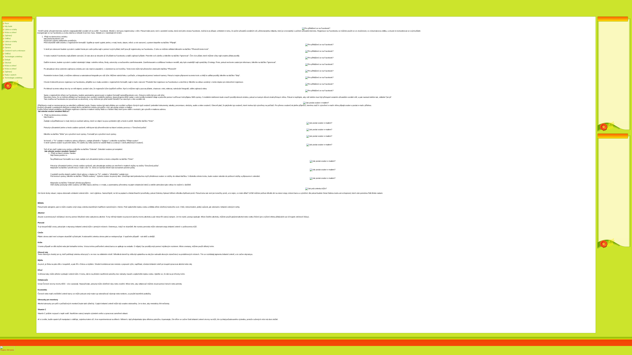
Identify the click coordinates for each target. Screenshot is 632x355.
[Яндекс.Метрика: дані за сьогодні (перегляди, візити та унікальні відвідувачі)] (7, 348)
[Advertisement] (60, 7)
